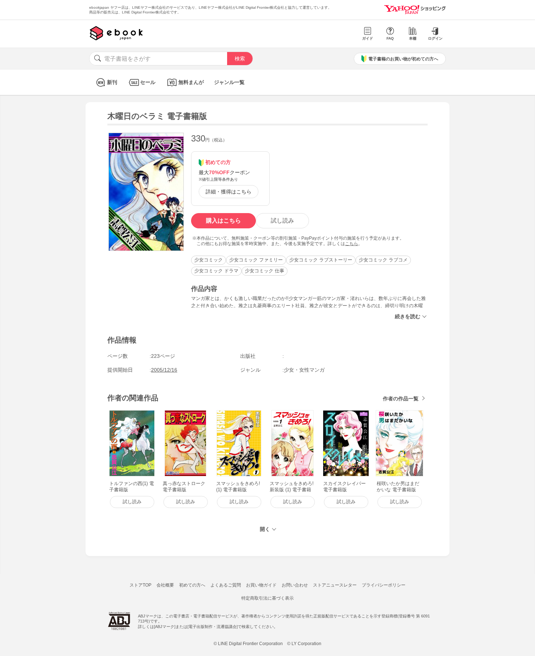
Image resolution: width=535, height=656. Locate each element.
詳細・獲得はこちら (228, 192)
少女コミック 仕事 (264, 270)
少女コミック (208, 260)
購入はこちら (223, 220)
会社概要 (165, 585)
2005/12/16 (164, 370)
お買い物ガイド (261, 585)
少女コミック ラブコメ (383, 260)
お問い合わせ (295, 585)
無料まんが (191, 82)
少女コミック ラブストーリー (320, 260)
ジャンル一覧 (229, 82)
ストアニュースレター (335, 585)
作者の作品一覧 (401, 398)
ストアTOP (140, 585)
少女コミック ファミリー (256, 260)
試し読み (282, 220)
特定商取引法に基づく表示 (267, 598)
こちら (351, 243)
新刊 (112, 82)
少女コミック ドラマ (216, 270)
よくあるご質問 (225, 585)
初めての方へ (192, 585)
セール (147, 82)
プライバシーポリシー (383, 585)
